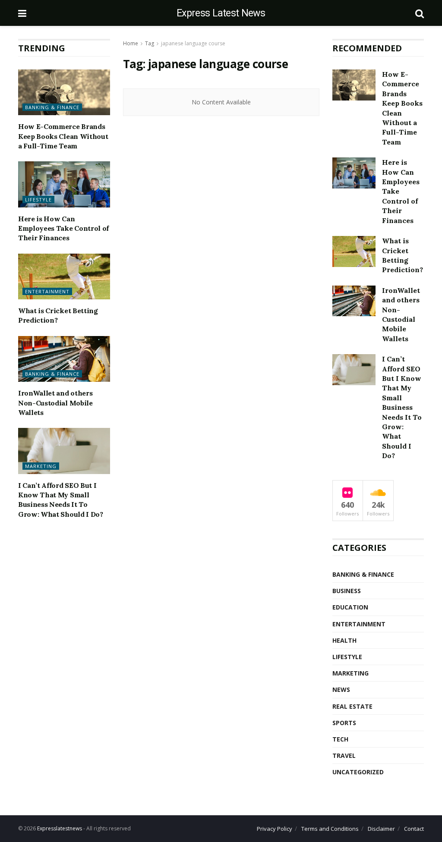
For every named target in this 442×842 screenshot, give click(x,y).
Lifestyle (38, 199)
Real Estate (352, 706)
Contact (414, 829)
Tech (340, 739)
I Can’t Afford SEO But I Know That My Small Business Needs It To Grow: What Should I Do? (402, 407)
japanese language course (193, 43)
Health (344, 640)
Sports (344, 723)
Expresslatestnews (59, 828)
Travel (344, 755)
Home (130, 43)
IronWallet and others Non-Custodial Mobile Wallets (55, 403)
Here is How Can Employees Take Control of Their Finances (63, 228)
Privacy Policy (274, 829)
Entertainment (47, 291)
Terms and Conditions (330, 829)
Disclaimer (381, 829)
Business (346, 591)
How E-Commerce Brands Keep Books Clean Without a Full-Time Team (63, 136)
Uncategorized (358, 772)
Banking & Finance (52, 107)
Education (350, 607)
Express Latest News (221, 13)
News (341, 689)
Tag (149, 43)
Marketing (41, 466)
